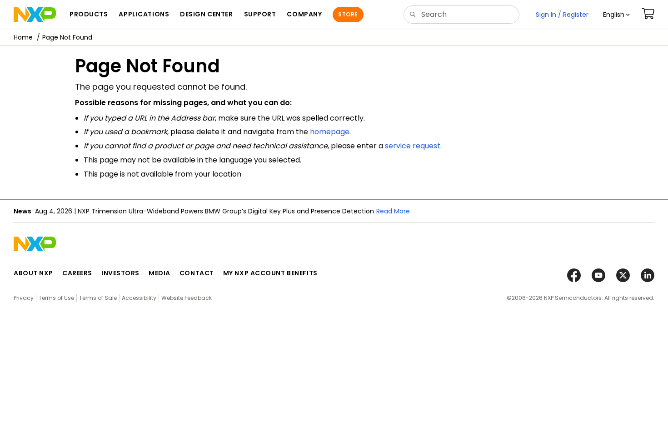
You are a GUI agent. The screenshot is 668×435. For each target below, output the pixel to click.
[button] (616, 14)
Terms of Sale (98, 298)
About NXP (33, 273)
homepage (329, 131)
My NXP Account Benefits (270, 273)
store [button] (348, 14)
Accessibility (139, 298)
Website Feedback (186, 298)
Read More (393, 211)
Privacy (24, 298)
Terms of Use (56, 298)
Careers (77, 273)
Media (159, 273)
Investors (120, 273)
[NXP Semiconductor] (35, 14)
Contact (196, 273)
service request (412, 146)
